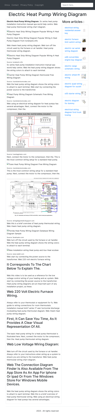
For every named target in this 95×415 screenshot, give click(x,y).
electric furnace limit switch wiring (73, 40)
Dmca (7, 5)
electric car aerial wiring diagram (72, 49)
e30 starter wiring (73, 93)
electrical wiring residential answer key (73, 30)
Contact (15, 5)
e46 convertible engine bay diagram (73, 58)
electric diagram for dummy (72, 101)
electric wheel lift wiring (72, 76)
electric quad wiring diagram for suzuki (73, 85)
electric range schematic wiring (72, 67)
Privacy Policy (27, 5)
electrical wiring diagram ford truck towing (73, 112)
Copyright (39, 5)
